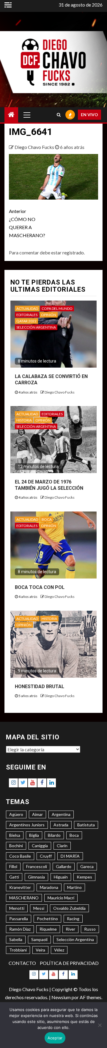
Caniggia (40, 845)
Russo (90, 929)
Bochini (16, 845)
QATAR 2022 (26, 321)
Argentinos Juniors (27, 824)
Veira (40, 949)
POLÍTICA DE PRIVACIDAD (69, 963)
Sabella (15, 939)
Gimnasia (36, 876)
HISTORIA (24, 420)
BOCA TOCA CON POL (39, 587)
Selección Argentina (75, 939)
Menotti (16, 908)
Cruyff (46, 856)
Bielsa (14, 835)
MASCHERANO (24, 897)
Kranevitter (20, 887)
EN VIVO (89, 114)
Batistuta (86, 824)
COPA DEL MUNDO (57, 308)
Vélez (59, 949)
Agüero (16, 814)
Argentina (61, 814)
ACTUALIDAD (27, 308)
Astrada (61, 824)
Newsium (61, 997)
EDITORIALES (26, 314)
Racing (73, 918)
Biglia (34, 835)
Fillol (13, 866)
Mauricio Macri (61, 897)
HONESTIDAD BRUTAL (39, 686)
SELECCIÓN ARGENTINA (36, 327)
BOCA (47, 519)
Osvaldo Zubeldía (69, 908)
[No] (100, 1025)
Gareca (87, 866)
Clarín (62, 845)
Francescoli (36, 866)
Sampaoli (39, 939)
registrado (73, 252)
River (70, 929)
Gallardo (63, 866)
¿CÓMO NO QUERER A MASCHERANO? (27, 223)
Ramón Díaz (20, 929)
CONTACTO (22, 963)
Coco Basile (20, 856)
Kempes (84, 876)
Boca (74, 835)
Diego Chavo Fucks (35, 147)
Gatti (14, 876)
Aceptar (55, 1037)
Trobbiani (18, 949)
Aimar (37, 814)
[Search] (58, 114)
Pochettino (47, 918)
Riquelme (48, 929)
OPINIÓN (48, 314)
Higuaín (61, 876)
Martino (74, 887)
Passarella (18, 918)
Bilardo (54, 835)
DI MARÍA (70, 856)
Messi (38, 908)
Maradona (49, 887)
